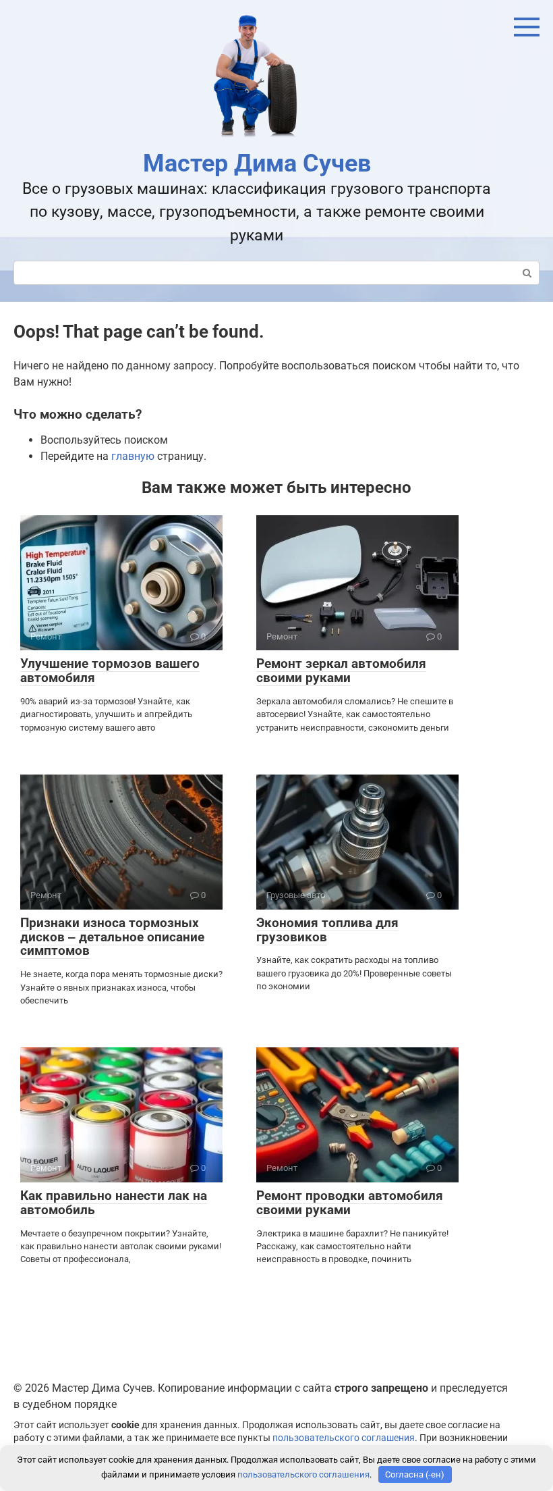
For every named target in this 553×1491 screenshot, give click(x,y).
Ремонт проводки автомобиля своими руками (349, 1203)
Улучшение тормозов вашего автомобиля (110, 670)
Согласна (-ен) (414, 1474)
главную (132, 456)
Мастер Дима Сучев (257, 163)
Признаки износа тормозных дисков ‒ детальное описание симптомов (112, 937)
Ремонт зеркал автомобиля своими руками (341, 670)
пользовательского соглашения (343, 1438)
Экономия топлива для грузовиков (327, 930)
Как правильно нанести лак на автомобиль (113, 1203)
